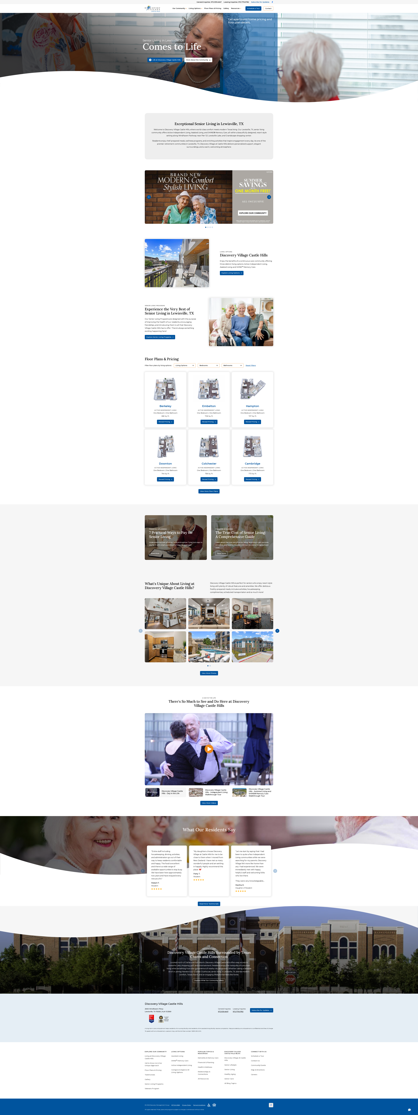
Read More (155, 553)
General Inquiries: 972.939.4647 (209, 2)
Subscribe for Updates (260, 2)
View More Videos (209, 803)
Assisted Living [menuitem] (177, 1056)
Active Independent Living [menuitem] (181, 1065)
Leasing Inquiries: (236, 2)
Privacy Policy (186, 1105)
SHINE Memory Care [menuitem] (179, 1061)
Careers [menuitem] (254, 1075)
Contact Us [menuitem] (255, 1061)
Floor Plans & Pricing (212, 8)
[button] (149, 197)
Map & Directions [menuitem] (258, 1070)
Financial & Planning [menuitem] (206, 1062)
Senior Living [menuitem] (229, 1070)
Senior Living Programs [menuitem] (154, 1084)
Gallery (226, 8)
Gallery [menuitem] (147, 1079)
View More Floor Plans (209, 491)
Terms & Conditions (199, 1105)
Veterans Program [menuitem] (152, 1089)
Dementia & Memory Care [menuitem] (208, 1058)
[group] (209, 197)
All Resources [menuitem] (203, 1079)
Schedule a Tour (253, 8)
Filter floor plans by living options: (158, 365)
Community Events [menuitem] (258, 1065)
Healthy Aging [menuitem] (230, 1074)
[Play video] (209, 749)
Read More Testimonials (209, 904)
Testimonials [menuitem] (150, 1075)
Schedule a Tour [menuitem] (257, 1056)
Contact (268, 8)
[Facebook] (271, 1105)
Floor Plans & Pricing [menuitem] (153, 1070)
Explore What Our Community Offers (209, 980)
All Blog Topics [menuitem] (230, 1083)
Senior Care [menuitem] (229, 1079)
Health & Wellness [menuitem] (205, 1067)
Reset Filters (251, 365)
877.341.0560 (176, 1105)
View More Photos (209, 673)
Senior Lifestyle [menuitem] (230, 1065)
